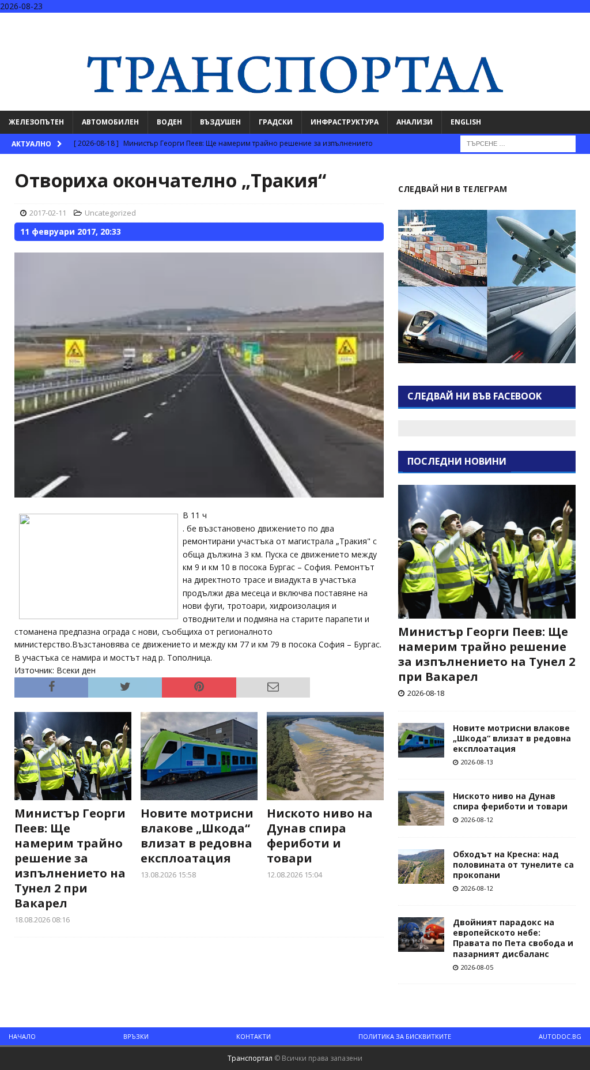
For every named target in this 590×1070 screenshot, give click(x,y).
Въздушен (220, 122)
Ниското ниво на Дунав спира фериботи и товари (320, 835)
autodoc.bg (560, 1036)
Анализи (414, 122)
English (466, 122)
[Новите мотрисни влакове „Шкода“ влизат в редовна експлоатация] (199, 756)
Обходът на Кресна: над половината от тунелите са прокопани (513, 864)
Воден (169, 122)
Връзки (136, 1036)
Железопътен (36, 122)
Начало (22, 1036)
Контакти (253, 1036)
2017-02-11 (47, 213)
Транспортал (250, 1058)
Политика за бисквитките (404, 1036)
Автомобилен (110, 122)
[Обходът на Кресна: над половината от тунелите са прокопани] (421, 866)
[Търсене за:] (518, 142)
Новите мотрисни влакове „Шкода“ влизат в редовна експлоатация (197, 835)
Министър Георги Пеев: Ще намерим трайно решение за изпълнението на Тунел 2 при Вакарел (70, 858)
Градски (276, 122)
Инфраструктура (345, 122)
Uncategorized (110, 213)
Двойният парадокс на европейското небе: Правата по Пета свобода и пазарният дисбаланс (513, 938)
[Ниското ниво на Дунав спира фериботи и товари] (325, 756)
